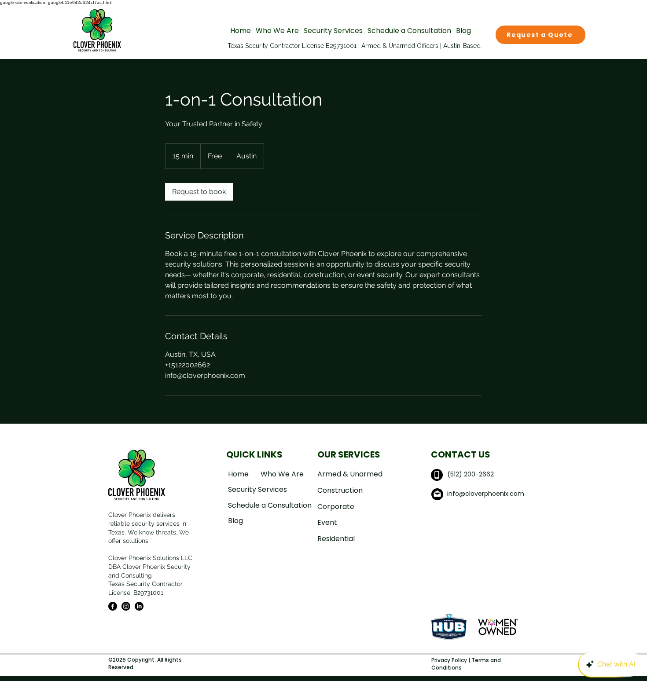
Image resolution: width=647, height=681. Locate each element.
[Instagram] (125, 606)
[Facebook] (112, 606)
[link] (199, 192)
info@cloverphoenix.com (485, 493)
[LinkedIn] (139, 606)
